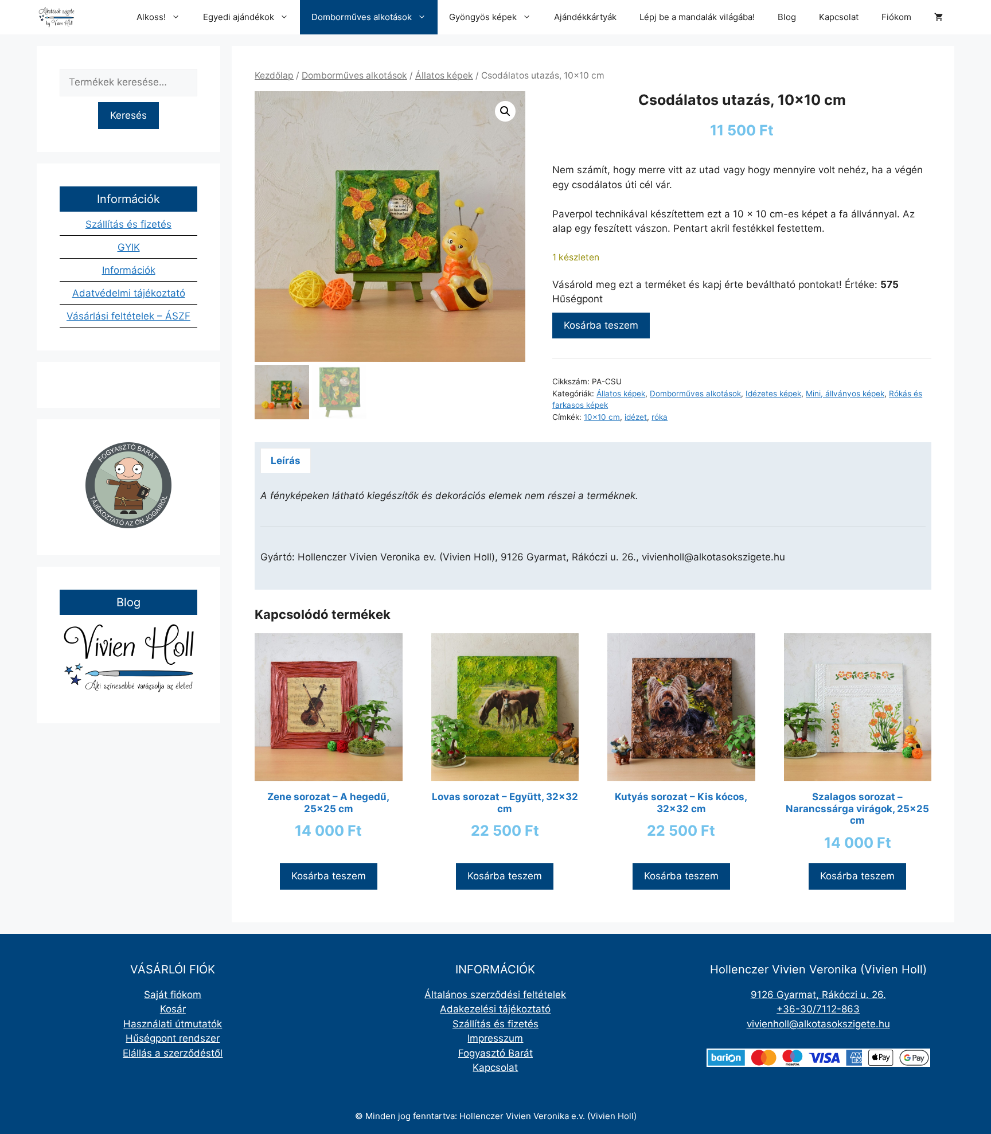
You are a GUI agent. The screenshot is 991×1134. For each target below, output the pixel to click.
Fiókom (896, 16)
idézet (636, 417)
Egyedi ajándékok (238, 16)
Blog (787, 16)
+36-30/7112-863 (818, 1009)
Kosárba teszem (601, 325)
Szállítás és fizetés (128, 224)
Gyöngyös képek (483, 16)
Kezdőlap (274, 75)
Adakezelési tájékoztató (495, 1009)
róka (659, 417)
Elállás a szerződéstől (173, 1053)
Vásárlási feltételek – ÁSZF (128, 316)
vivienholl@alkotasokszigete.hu (818, 1024)
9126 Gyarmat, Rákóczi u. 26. (818, 994)
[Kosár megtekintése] (938, 17)
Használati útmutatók (172, 1024)
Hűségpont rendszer (173, 1038)
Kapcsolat (839, 16)
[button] (505, 111)
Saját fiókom (172, 994)
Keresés (128, 115)
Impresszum (495, 1038)
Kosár (173, 1009)
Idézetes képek (773, 393)
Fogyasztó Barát (495, 1053)
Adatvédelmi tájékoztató (128, 293)
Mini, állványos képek (845, 393)
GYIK (129, 247)
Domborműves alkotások (361, 16)
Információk (128, 270)
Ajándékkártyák (585, 16)
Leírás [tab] (286, 460)
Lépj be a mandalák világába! (697, 16)
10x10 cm (602, 417)
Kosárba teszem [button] (328, 876)
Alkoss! (151, 16)
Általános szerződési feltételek (495, 994)
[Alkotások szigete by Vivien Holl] (56, 17)
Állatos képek (444, 75)
